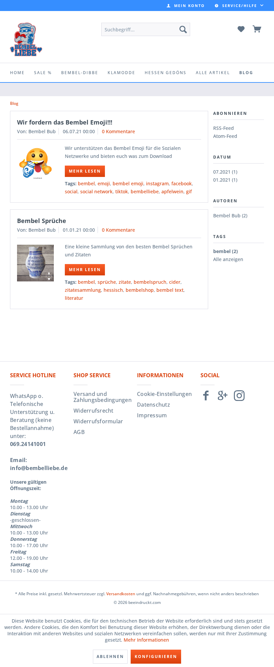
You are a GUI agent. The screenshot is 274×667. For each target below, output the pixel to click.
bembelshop (140, 290)
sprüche (107, 282)
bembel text (169, 290)
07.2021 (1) (225, 172)
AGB (79, 432)
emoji (104, 183)
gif (189, 191)
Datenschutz (153, 404)
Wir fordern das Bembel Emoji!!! (64, 122)
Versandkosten (120, 594)
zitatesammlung (83, 290)
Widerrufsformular (98, 421)
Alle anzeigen (228, 259)
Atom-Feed (225, 136)
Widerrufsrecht (94, 410)
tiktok (121, 191)
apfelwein (172, 191)
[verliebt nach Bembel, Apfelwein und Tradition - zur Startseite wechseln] (26, 39)
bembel (86, 183)
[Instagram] (239, 398)
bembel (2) (225, 251)
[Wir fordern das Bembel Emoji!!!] (35, 163)
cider (174, 282)
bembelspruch (150, 282)
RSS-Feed (223, 128)
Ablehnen (110, 656)
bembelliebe (145, 191)
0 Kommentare (118, 131)
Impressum (152, 415)
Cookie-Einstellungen (164, 394)
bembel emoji (128, 183)
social (71, 191)
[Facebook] (205, 398)
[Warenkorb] (257, 29)
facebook (181, 183)
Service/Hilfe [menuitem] (240, 5)
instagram (157, 183)
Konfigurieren (156, 656)
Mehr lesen (85, 171)
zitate (125, 282)
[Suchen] (183, 29)
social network (96, 191)
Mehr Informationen (146, 640)
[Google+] (222, 398)
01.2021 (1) (225, 180)
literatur (74, 298)
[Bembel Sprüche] (35, 263)
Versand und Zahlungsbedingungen (103, 397)
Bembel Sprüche (41, 221)
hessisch (113, 290)
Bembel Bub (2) (230, 215)
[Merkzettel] (241, 29)
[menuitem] (186, 5)
